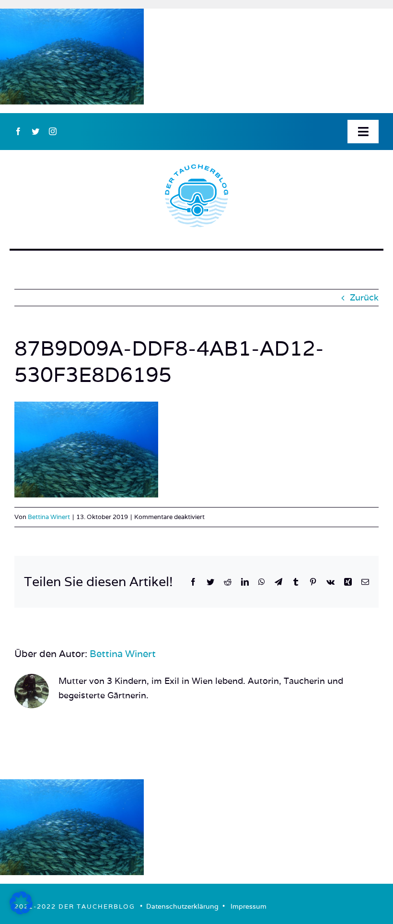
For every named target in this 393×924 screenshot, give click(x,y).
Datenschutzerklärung (182, 906)
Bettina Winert (49, 517)
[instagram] (53, 131)
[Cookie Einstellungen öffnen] (21, 911)
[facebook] (18, 131)
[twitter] (35, 131)
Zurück (364, 297)
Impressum (248, 906)
